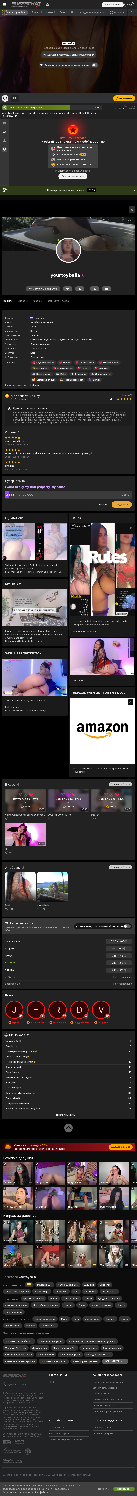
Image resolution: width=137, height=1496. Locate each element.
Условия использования (105, 1388)
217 (11, 909)
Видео (37, 12)
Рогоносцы (42, 368)
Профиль (7, 300)
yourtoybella (27, 1277)
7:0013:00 (117, 941)
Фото (50, 12)
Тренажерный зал (73, 380)
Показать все (119, 784)
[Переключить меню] (4, 4)
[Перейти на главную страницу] (26, 4)
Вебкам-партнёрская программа (65, 1439)
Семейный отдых (45, 380)
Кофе (63, 374)
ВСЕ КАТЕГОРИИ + (115, 1361)
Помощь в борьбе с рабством (108, 1411)
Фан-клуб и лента (58, 300)
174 (43, 909)
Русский (12, 1385)
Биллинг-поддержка (103, 1433)
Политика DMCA (101, 1394)
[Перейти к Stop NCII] (13, 1461)
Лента (63, 12)
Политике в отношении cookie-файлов (25, 1492)
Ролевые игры (65, 368)
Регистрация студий (59, 1433)
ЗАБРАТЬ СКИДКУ (120, 1147)
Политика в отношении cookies (108, 1399)
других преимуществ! (77, 170)
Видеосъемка (43, 374)
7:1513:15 (117, 955)
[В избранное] (5, 98)
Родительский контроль (105, 1405)
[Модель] (132, 209)
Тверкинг (103, 368)
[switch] (127, 926)
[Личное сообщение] (106, 288)
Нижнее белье (111, 362)
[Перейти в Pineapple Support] (28, 1451)
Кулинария (80, 374)
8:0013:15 (117, 948)
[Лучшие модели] (47, 4)
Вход (129, 4)
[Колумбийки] (29, 1284)
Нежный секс (87, 362)
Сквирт (86, 368)
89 (10, 852)
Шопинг (96, 380)
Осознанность (103, 374)
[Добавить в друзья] (94, 288)
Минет (66, 362)
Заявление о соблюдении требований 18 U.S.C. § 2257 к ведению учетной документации (47, 1475)
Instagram (35, 385)
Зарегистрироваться (73, 176)
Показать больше (67, 1115)
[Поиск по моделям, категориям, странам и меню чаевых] (132, 12)
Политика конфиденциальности (108, 1382)
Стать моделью (56, 1427)
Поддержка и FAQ (102, 1427)
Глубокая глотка (45, 362)
